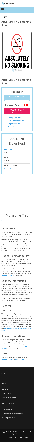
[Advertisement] (17, 193)
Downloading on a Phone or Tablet (12, 413)
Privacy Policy (12, 437)
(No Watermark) (18, 111)
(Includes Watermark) (17, 98)
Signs (4, 17)
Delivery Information (14, 118)
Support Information (14, 124)
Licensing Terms (6, 393)
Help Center (5, 389)
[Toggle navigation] (2, 10)
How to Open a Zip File (8, 418)
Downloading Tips (6, 410)
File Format (8, 149)
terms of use (19, 359)
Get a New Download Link (9, 397)
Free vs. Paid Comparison (16, 121)
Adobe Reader (8, 168)
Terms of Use (12, 127)
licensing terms (6, 275)
